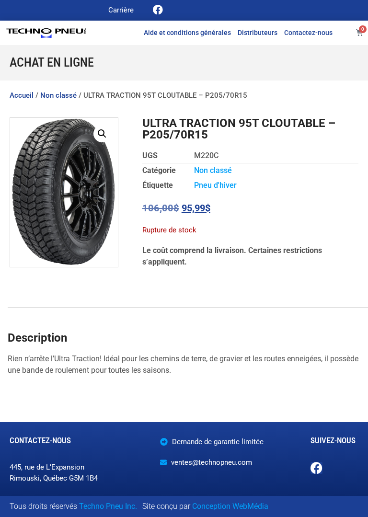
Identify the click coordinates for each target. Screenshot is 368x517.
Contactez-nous (308, 32)
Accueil (22, 95)
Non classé (58, 95)
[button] (102, 133)
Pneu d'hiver (215, 185)
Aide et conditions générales (187, 32)
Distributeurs (257, 32)
